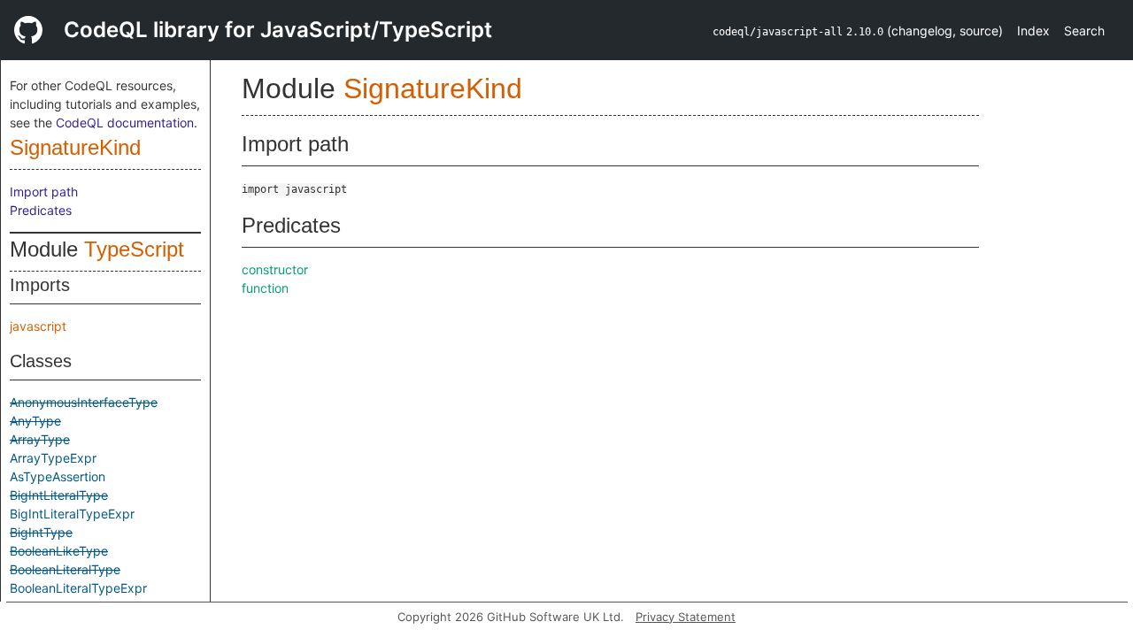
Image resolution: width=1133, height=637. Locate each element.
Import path (44, 191)
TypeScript (134, 249)
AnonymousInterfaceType (84, 402)
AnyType (35, 420)
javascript (38, 326)
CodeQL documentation (125, 122)
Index (1033, 30)
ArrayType (40, 439)
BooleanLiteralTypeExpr (78, 587)
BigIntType (41, 532)
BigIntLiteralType (59, 495)
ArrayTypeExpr (53, 457)
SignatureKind (75, 147)
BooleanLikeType (59, 550)
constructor (275, 269)
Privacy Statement (686, 617)
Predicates (41, 210)
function (265, 287)
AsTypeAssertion (57, 476)
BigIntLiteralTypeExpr (72, 513)
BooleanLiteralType (65, 569)
